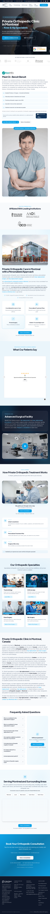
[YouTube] (45, 1)
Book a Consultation (11, 38)
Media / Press (41, 896)
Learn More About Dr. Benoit (9, 122)
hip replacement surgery (16, 278)
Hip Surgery (36, 5)
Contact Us (43, 5)
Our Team (10, 5)
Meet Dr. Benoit (28, 38)
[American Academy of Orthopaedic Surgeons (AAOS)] (32, 215)
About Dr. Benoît (6, 5)
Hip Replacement (42, 885)
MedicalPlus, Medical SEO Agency (41, 911)
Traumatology (17, 5)
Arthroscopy (24, 5)
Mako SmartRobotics (42, 887)
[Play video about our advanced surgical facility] (25, 446)
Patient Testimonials (42, 898)
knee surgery (42, 650)
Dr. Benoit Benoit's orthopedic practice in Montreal (16, 281)
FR (41, 1)
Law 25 (39, 904)
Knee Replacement (42, 883)
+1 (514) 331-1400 (19, 1)
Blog (39, 900)
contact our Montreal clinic (9, 699)
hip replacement (25, 420)
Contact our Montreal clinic (8, 292)
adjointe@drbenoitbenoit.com (31, 1)
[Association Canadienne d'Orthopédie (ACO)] (25, 223)
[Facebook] (43, 1)
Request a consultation (23, 427)
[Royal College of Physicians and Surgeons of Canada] (17, 215)
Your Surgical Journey (43, 890)
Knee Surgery (31, 5)
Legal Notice (41, 902)
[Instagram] (47, 1)
